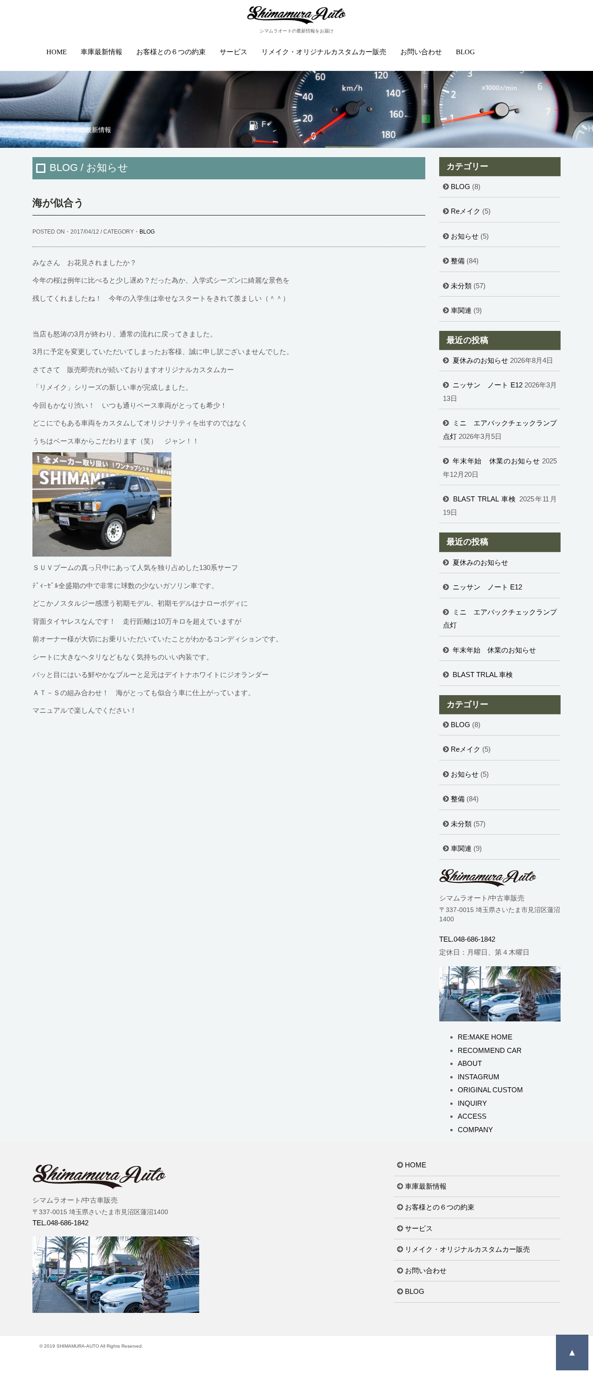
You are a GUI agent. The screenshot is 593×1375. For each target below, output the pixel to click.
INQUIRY (472, 1103)
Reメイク (465, 211)
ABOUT (470, 1063)
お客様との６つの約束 (171, 52)
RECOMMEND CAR (490, 1050)
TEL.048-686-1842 (467, 939)
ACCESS (472, 1116)
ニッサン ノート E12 (488, 385)
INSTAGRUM (478, 1077)
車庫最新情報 (101, 52)
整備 (458, 261)
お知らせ (465, 236)
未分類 (461, 286)
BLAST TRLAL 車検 (485, 499)
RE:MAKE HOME (485, 1037)
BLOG (465, 52)
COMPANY (475, 1130)
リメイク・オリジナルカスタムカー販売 (323, 52)
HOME (56, 52)
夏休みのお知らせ (480, 360)
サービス (233, 52)
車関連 (461, 310)
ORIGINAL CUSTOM (490, 1090)
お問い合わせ (421, 52)
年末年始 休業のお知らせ (496, 461)
